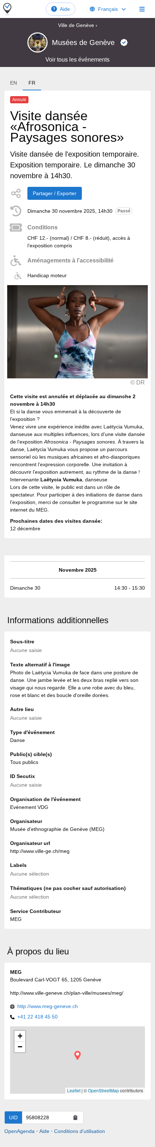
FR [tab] (31, 83)
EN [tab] (13, 83)
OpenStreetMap (103, 1090)
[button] (77, 1055)
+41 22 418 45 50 (37, 1017)
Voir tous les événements (77, 60)
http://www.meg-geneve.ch (47, 1006)
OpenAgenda (19, 1131)
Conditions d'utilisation (79, 1131)
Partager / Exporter (54, 193)
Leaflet (73, 1090)
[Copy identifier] (75, 1117)
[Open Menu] (142, 9)
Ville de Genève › (77, 25)
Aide (65, 9)
